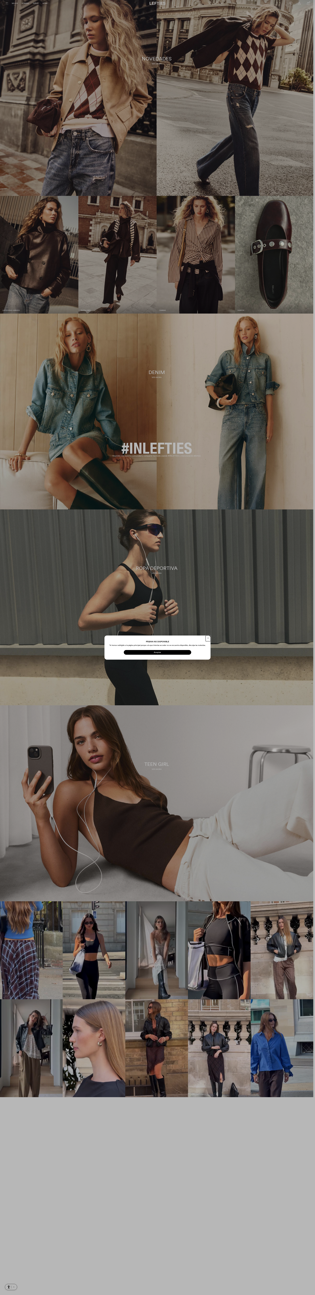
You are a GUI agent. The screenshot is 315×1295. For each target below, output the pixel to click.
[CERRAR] (208, 638)
